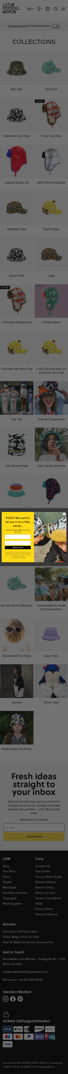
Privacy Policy (15, 557)
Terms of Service (23, 557)
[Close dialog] (64, 513)
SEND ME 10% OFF (18, 547)
